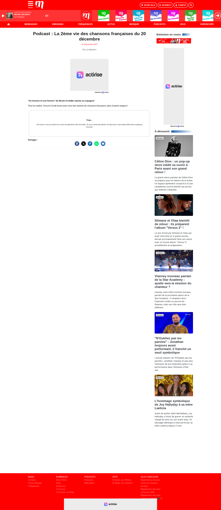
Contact (32, 480)
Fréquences (85, 24)
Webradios (30, 24)
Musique (134, 24)
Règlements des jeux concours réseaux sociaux (151, 483)
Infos (58, 483)
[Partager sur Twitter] (83, 145)
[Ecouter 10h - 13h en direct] (174, 40)
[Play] (3, 15)
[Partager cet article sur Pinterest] (89, 145)
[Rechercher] (191, 5)
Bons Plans (61, 480)
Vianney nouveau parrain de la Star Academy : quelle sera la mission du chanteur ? (173, 281)
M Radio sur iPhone (121, 480)
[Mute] (47, 16)
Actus (111, 24)
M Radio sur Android (122, 483)
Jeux (183, 24)
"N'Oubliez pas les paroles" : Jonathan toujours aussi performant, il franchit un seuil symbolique (173, 345)
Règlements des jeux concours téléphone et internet (151, 498)
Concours (60, 489)
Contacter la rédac (65, 492)
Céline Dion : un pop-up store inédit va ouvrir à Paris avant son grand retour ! (172, 167)
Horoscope (207, 24)
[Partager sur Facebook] (76, 145)
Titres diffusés (35, 483)
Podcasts (159, 24)
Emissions (57, 24)
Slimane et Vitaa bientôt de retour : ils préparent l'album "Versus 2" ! (172, 224)
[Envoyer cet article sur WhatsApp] (96, 145)
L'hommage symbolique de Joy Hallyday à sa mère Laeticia (174, 404)
